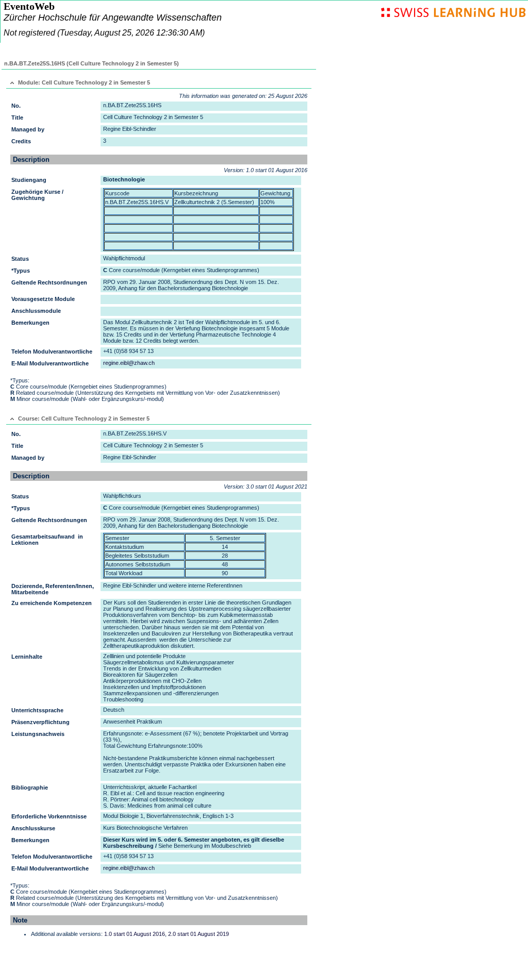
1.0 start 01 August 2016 (134, 934)
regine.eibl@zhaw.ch (129, 363)
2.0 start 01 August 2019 (198, 934)
